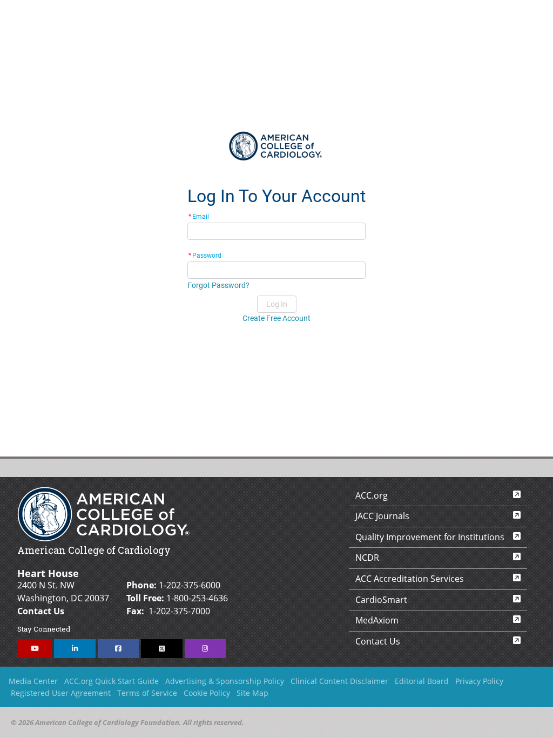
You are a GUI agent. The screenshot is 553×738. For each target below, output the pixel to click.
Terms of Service (147, 693)
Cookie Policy (207, 693)
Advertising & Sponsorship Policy (224, 681)
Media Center (33, 681)
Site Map (252, 693)
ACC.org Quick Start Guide (111, 681)
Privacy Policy (479, 681)
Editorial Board (422, 681)
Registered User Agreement (61, 693)
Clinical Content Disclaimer (339, 681)
